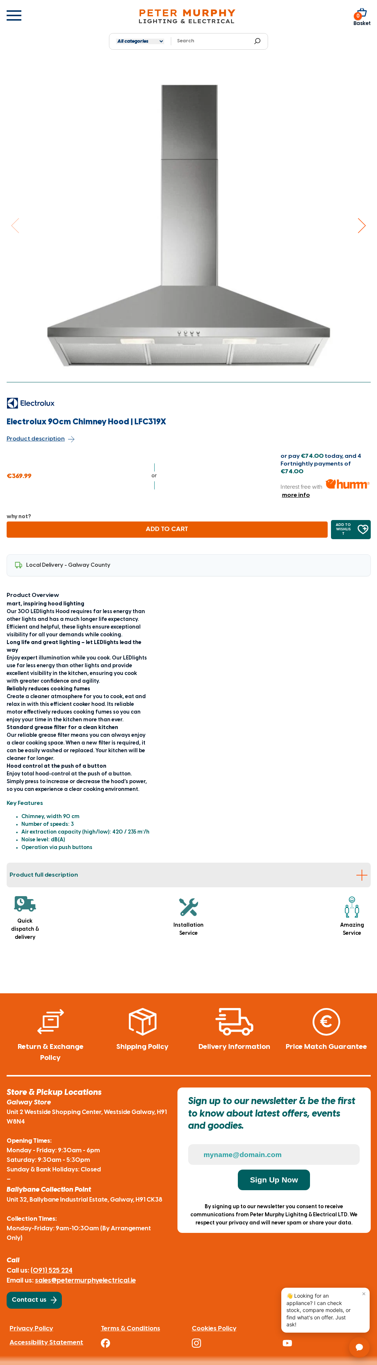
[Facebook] (143, 1343)
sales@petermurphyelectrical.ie (85, 1280)
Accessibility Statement (46, 1342)
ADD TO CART (167, 529)
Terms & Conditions (130, 1328)
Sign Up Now (274, 1179)
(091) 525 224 (52, 1270)
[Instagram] (233, 1343)
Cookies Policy (214, 1328)
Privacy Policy (31, 1328)
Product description (36, 439)
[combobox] (212, 41)
